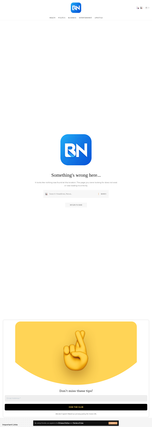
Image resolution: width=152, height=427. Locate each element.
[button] (113, 423)
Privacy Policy (63, 423)
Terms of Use (78, 423)
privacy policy (80, 414)
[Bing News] (76, 8)
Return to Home (76, 205)
